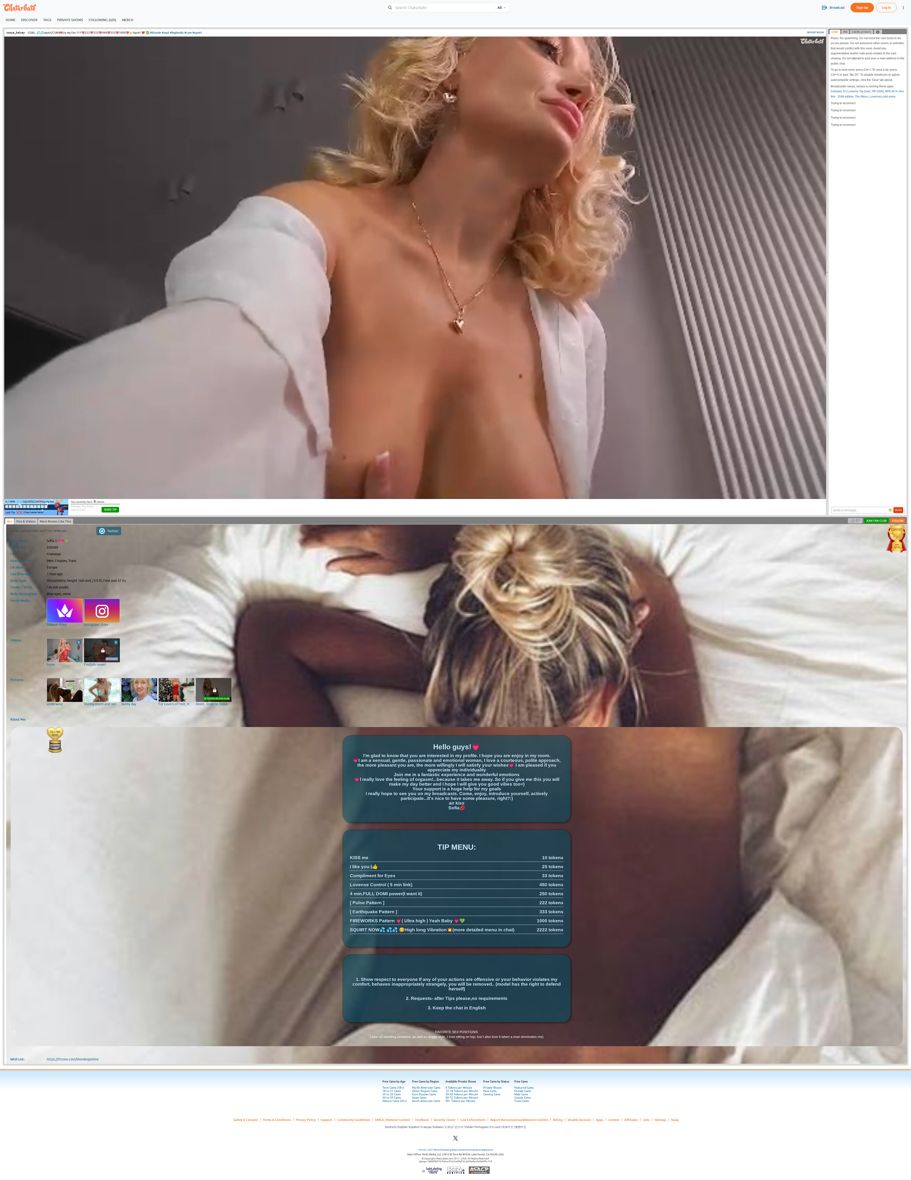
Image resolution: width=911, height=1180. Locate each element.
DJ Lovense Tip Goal (856, 91)
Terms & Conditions (277, 1120)
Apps (599, 1120)
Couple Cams (522, 1097)
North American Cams (426, 1087)
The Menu (861, 96)
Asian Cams (419, 1097)
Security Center (445, 1120)
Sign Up (862, 7)
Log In (886, 7)
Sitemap (660, 1120)
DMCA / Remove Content (392, 1120)
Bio (9, 521)
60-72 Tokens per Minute (462, 1097)
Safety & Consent (245, 1120)
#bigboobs (177, 32)
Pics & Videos (26, 521)
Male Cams (521, 1094)
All (499, 7)
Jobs (646, 1120)
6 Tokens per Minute (459, 1087)
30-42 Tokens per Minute (462, 1094)
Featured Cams (524, 1087)
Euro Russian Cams (424, 1094)
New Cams (490, 1091)
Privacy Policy (306, 1120)
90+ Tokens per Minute (460, 1101)
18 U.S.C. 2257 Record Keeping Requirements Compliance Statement (455, 1149)
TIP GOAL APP (881, 91)
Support (326, 1120)
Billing (558, 1120)
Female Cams (522, 1091)
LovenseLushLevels (882, 96)
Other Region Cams (424, 1091)
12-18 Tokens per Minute (462, 1091)
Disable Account (579, 1120)
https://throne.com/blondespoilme (73, 1059)
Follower (836, 91)
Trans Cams (521, 1101)
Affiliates (631, 1120)
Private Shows (492, 1087)
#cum (188, 32)
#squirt (197, 32)
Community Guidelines (353, 1120)
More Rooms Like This (55, 521)
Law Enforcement (472, 1120)
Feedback (422, 1120)
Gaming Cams (491, 1094)
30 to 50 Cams (391, 1097)
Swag (675, 1120)
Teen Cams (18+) (393, 1087)
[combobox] (439, 7)
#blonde (155, 32)
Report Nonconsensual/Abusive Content (519, 1120)
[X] (455, 1139)
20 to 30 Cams (391, 1094)
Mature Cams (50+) (394, 1101)
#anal (165, 32)
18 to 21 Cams (391, 1091)
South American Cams (426, 1101)
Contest (613, 1120)
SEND (898, 510)
